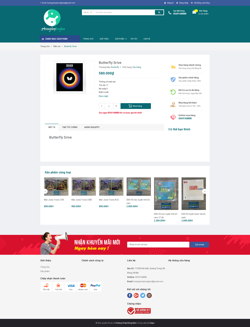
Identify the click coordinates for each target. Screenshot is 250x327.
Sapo (152, 323)
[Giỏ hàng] (194, 12)
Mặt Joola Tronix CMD (54, 200)
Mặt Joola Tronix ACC (81, 200)
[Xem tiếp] (103, 96)
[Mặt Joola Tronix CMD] (56, 186)
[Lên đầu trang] (245, 321)
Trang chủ (44, 267)
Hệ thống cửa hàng (202, 3)
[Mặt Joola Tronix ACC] (83, 186)
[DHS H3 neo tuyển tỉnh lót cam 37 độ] (138, 193)
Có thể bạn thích (179, 129)
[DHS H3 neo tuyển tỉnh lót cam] (111, 186)
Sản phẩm (45, 271)
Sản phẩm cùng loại (58, 172)
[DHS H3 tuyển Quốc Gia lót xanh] (166, 193)
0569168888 (179, 13)
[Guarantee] (139, 311)
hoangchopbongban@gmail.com (148, 281)
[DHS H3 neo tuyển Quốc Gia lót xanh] (193, 193)
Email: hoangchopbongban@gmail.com (58, 3)
